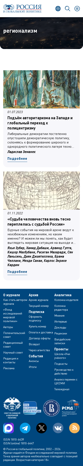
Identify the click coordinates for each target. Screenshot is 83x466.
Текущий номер (39, 305)
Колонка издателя (66, 300)
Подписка (36, 312)
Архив (33, 295)
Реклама (8, 368)
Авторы (8, 327)
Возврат (34, 344)
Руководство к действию (64, 371)
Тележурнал (61, 389)
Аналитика (63, 295)
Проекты (61, 349)
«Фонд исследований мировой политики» (12, 315)
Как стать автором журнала (15, 301)
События (36, 356)
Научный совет (13, 352)
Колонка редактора (61, 307)
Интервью (60, 321)
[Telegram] (25, 428)
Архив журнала (38, 300)
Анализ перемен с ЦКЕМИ (65, 381)
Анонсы (34, 361)
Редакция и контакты (10, 360)
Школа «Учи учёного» (62, 355)
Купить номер (37, 326)
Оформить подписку (35, 318)
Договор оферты (39, 338)
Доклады (60, 327)
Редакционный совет (13, 344)
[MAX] (8, 428)
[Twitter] (41, 428)
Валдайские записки (62, 341)
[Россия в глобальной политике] (22, 8)
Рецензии (60, 333)
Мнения (59, 315)
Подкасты (60, 363)
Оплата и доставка (41, 332)
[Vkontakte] (58, 428)
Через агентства (39, 350)
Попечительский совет (14, 334)
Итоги (33, 367)
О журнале (11, 295)
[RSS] (74, 428)
